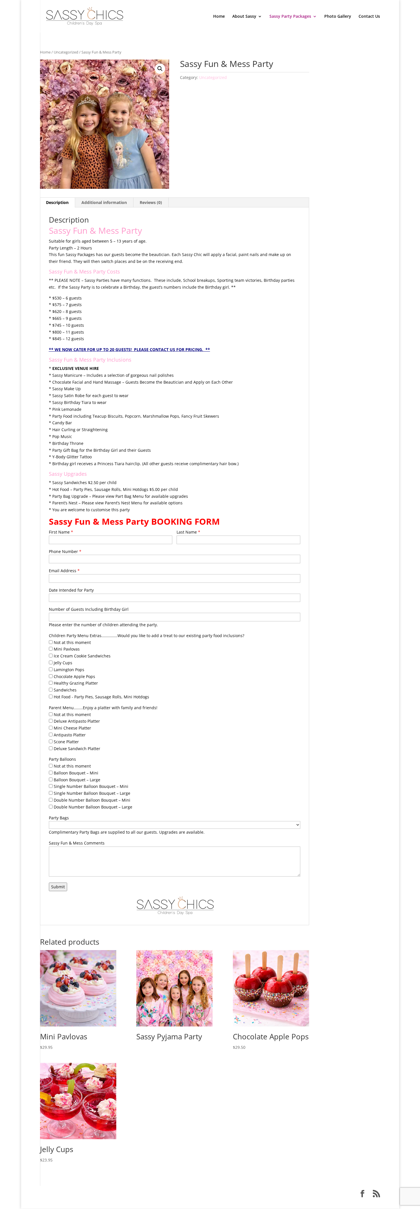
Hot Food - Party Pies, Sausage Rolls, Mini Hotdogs (101, 696)
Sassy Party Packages (290, 16)
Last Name (188, 532)
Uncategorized (66, 52)
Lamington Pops (68, 669)
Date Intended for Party (71, 590)
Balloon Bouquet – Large (76, 779)
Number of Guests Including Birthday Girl (89, 609)
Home (219, 16)
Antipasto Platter (69, 735)
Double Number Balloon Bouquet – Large (92, 807)
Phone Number (65, 551)
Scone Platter (66, 741)
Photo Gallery (337, 16)
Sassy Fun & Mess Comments (77, 843)
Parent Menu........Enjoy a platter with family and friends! (103, 707)
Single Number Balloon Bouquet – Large (91, 793)
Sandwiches (65, 690)
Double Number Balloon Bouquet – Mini (91, 800)
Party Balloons (62, 759)
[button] (160, 69)
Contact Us (369, 16)
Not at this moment (72, 642)
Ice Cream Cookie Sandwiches (82, 656)
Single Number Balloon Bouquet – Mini (90, 786)
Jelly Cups (62, 662)
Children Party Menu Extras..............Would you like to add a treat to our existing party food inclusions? (146, 635)
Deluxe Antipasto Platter (76, 721)
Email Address (64, 570)
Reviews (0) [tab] (151, 202)
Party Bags (59, 817)
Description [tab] (57, 202)
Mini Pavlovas (66, 649)
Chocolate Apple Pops (74, 676)
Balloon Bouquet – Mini (75, 773)
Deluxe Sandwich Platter (76, 748)
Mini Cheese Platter (72, 728)
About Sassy (244, 16)
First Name (61, 532)
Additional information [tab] (104, 202)
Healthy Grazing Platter (75, 683)
